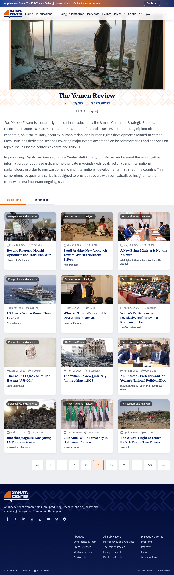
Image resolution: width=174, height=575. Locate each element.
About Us (134, 14)
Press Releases (82, 547)
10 (111, 465)
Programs (77, 103)
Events (106, 14)
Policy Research (112, 552)
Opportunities (149, 557)
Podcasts (93, 14)
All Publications (112, 536)
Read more (152, 3)
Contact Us (80, 557)
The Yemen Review (99, 103)
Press (118, 14)
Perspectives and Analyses (118, 541)
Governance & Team (85, 541)
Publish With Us (112, 557)
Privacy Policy (145, 570)
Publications (44, 14)
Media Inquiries (83, 552)
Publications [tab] (13, 199)
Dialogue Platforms (71, 14)
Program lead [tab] (40, 199)
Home (29, 14)
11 (124, 465)
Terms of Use (163, 570)
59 (150, 465)
